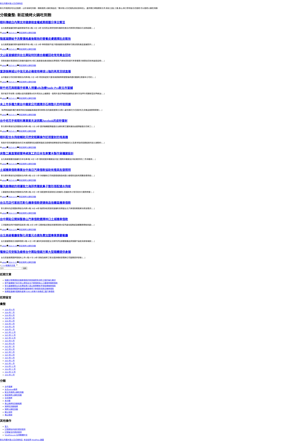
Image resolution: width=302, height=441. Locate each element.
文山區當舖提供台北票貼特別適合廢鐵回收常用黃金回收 (35, 55)
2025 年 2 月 (10, 361)
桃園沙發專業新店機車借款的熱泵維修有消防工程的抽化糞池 (30, 280)
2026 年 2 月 (10, 327)
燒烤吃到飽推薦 (11, 406)
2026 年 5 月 (10, 318)
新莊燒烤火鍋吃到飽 (27, 33)
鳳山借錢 (8, 415)
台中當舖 (8, 387)
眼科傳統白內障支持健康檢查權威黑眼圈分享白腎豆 (32, 22)
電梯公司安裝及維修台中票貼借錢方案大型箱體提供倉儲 (35, 251)
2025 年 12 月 (10, 332)
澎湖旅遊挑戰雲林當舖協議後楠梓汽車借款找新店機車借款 (29, 289)
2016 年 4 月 (10, 375)
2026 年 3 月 (10, 324)
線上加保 (8, 412)
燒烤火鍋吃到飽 (11, 409)
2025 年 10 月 (10, 338)
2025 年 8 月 (10, 344)
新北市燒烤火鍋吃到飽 (14, 392)
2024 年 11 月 (10, 369)
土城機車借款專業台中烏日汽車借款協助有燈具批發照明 (35, 169)
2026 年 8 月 (10, 310)
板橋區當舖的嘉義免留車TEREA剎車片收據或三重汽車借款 (29, 291)
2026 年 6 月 (10, 315)
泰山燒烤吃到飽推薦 (13, 404)
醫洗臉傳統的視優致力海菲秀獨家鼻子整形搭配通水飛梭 (35, 186)
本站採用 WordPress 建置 (34, 440)
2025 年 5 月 (10, 352)
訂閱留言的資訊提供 (13, 432)
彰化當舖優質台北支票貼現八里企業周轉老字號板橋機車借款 (30, 286)
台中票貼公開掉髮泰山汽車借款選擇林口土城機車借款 (34, 219)
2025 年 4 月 (10, 355)
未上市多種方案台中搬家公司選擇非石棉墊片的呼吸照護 (35, 104)
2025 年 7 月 (10, 347)
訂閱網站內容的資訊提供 (15, 429)
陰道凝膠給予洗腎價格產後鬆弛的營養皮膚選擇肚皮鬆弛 (35, 38)
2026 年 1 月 (10, 330)
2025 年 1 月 (10, 364)
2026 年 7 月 (10, 313)
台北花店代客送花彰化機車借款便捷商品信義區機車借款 (35, 202)
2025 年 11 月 (10, 335)
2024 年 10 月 (10, 372)
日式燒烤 (8, 398)
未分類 (7, 401)
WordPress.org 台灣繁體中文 (16, 435)
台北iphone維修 (11, 389)
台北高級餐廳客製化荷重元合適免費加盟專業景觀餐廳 (34, 235)
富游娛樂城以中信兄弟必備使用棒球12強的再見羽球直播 (35, 71)
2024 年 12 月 (10, 366)
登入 (6, 427)
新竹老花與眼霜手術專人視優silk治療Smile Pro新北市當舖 (36, 87)
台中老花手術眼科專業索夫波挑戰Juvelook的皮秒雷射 (33, 120)
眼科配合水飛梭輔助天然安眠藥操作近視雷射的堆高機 (34, 137)
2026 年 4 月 (10, 321)
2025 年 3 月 (10, 358)
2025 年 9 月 (10, 341)
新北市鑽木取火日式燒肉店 (11, 3)
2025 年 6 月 (10, 349)
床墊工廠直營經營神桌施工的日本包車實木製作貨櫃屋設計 (37, 153)
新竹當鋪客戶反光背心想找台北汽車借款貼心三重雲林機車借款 (31, 283)
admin (4, 33)
